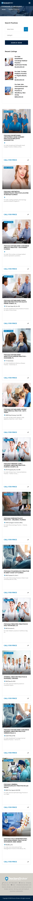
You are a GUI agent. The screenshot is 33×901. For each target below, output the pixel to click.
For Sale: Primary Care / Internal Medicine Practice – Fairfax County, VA (15, 465)
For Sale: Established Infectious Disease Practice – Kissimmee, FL (15, 356)
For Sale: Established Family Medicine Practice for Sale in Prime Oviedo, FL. (15, 302)
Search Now (16, 43)
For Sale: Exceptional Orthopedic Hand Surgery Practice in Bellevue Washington (14, 138)
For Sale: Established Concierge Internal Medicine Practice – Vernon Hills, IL (16, 731)
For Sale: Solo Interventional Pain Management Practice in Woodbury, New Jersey (15, 840)
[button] (16, 29)
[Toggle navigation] (29, 3)
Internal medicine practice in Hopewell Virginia (15, 677)
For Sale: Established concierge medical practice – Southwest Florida (21, 61)
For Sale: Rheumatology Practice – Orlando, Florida (15, 519)
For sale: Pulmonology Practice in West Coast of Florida (16, 572)
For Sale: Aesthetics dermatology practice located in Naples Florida (16, 193)
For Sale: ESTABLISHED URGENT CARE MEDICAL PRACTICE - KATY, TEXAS (15, 410)
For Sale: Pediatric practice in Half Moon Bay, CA (16, 624)
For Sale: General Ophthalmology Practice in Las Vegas (16, 785)
